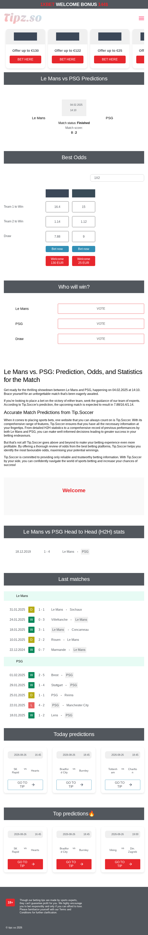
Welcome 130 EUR (57, 260)
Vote (101, 308)
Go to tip (22, 784)
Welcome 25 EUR (83, 260)
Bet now (57, 249)
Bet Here (25, 59)
